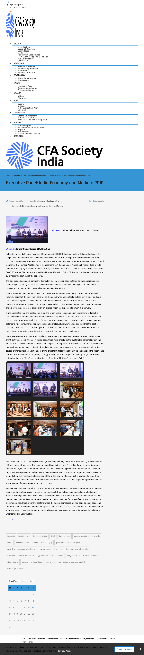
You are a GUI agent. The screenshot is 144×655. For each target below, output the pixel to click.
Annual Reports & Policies (35, 57)
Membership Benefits (28, 68)
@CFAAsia (11, 536)
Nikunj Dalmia (12, 562)
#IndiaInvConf (64, 536)
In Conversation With (28, 108)
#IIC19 (53, 536)
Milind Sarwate (57, 555)
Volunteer (22, 70)
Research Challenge (27, 88)
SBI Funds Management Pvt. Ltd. (72, 562)
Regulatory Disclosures (29, 55)
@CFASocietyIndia (40, 536)
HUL (55, 549)
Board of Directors (26, 49)
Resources (18, 136)
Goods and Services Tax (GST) (68, 542)
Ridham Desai (36, 562)
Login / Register (15, 4)
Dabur (9, 542)
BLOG (16, 101)
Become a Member (26, 66)
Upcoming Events (26, 86)
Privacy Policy (64, 651)
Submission (23, 131)
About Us (18, 44)
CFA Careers (19, 112)
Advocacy (18, 122)
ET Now (35, 542)
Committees (23, 51)
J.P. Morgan (43, 555)
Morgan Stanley (73, 555)
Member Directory (26, 72)
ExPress (22, 106)
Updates (22, 110)
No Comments (98, 201)
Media (20, 53)
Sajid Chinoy (51, 562)
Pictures (22, 98)
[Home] (54, 155)
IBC (61, 549)
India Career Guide (27, 118)
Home (8, 176)
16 (33, 607)
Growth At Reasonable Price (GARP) (21, 549)
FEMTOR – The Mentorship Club (33, 120)
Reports (21, 129)
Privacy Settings (124, 649)
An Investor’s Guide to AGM (31, 127)
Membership (19, 63)
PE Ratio (25, 562)
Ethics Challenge (26, 90)
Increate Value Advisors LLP (77, 549)
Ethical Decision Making (29, 133)
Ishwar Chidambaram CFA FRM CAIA (21, 555)
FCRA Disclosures (26, 59)
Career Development (27, 116)
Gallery (17, 93)
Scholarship (23, 80)
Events (17, 83)
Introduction (24, 47)
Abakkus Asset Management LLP (87, 536)
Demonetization (22, 542)
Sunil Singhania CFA (15, 568)
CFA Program (19, 75)
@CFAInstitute (24, 536)
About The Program (27, 78)
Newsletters (20, 7)
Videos (21, 96)
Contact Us (23, 61)
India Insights (24, 125)
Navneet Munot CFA (91, 555)
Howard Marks (45, 549)
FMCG (43, 542)
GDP (50, 542)
